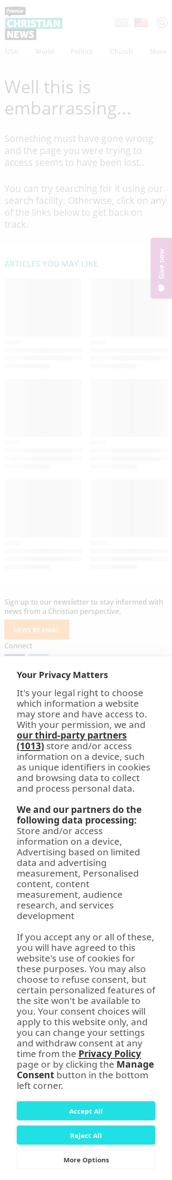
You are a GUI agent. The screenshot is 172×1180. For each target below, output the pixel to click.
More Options (86, 1159)
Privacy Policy (110, 1053)
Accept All (86, 1111)
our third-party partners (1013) (72, 740)
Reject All (86, 1135)
